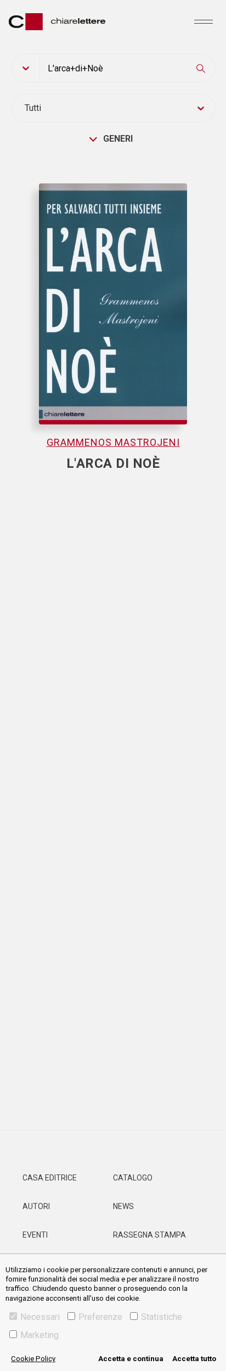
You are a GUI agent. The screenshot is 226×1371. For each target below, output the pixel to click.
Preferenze (100, 1317)
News (123, 1206)
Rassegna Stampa (149, 1234)
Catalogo (132, 1177)
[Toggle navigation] (204, 21)
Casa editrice (49, 1177)
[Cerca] (200, 68)
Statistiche (161, 1317)
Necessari (40, 1317)
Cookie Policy (33, 1359)
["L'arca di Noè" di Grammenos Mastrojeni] (113, 296)
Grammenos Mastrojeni (113, 442)
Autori (36, 1206)
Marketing (39, 1335)
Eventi (35, 1234)
